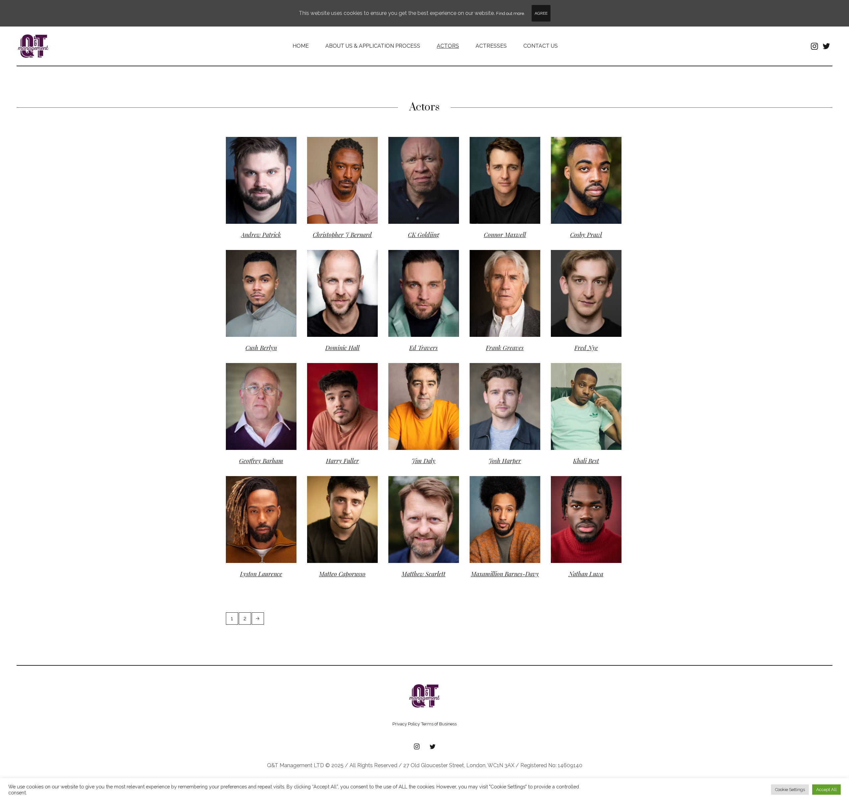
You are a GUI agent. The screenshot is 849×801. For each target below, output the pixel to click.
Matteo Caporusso (342, 574)
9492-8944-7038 (499, 385)
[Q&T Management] (424, 696)
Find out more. (510, 13)
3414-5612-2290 (254, 272)
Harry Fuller (342, 461)
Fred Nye (586, 348)
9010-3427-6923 (580, 498)
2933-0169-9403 (337, 272)
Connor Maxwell (505, 235)
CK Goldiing (423, 235)
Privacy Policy (406, 723)
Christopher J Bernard (342, 235)
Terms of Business (439, 723)
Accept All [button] (826, 789)
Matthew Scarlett (423, 574)
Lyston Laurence (270, 510)
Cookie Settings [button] (790, 789)
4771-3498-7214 (254, 385)
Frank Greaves (505, 348)
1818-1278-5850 (417, 272)
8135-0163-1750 (579, 272)
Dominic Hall (347, 284)
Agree (541, 13)
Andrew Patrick (261, 235)
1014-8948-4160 (418, 498)
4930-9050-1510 (499, 159)
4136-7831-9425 (417, 385)
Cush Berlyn (265, 284)
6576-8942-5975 (499, 498)
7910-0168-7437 (580, 385)
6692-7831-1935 (255, 498)
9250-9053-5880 (337, 498)
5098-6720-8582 (256, 159)
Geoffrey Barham (261, 461)
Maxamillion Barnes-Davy (505, 574)
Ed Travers (423, 348)
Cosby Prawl (590, 171)
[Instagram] (814, 46)
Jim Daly (423, 461)
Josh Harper (505, 461)
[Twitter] (826, 46)
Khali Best (586, 461)
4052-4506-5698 (418, 159)
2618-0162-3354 (336, 159)
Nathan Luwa (586, 574)
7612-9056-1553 (336, 385)
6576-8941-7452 (580, 159)
